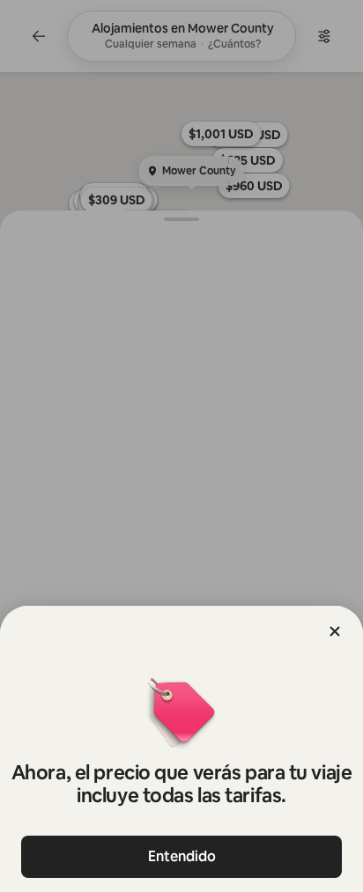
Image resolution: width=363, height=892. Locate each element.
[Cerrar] (335, 631)
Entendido (182, 856)
